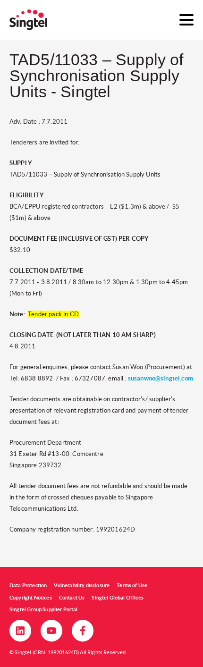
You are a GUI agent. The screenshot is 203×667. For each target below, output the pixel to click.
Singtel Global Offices (118, 597)
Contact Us (72, 597)
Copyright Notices (30, 597)
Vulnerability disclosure (82, 585)
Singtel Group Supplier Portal (43, 609)
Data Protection (28, 585)
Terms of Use (132, 585)
